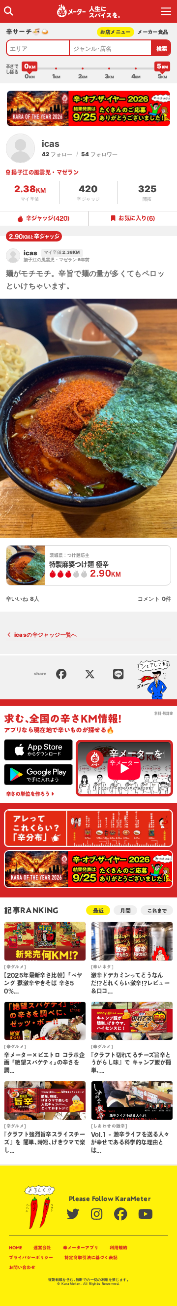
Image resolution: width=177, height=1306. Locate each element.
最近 (98, 910)
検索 (162, 48)
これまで (157, 910)
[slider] (29, 68)
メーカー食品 (152, 31)
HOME (15, 1247)
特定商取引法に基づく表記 (91, 1257)
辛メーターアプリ (80, 1247)
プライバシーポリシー (31, 1257)
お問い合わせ (22, 1267)
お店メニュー (115, 31)
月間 (125, 910)
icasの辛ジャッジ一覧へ (45, 634)
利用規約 (118, 1247)
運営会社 (42, 1247)
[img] (8, 11)
